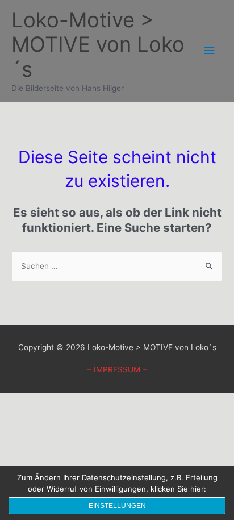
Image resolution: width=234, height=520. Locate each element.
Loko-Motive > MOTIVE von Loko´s (98, 44)
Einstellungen (117, 506)
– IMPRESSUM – (117, 369)
